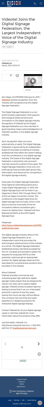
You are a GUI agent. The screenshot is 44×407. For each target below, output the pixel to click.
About (22, 384)
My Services (21, 386)
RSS (23, 400)
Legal (9, 400)
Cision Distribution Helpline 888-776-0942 (22, 392)
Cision (25, 404)
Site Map (16, 400)
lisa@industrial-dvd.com (24, 328)
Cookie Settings (31, 400)
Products (22, 382)
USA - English (7, 47)
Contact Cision (22, 379)
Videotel (6, 100)
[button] (35, 3)
